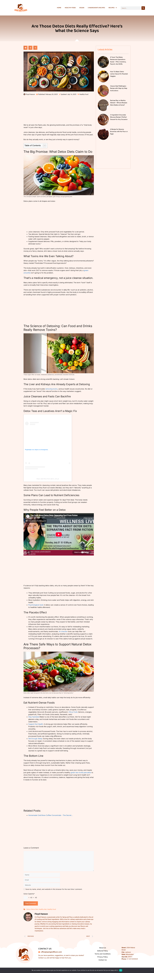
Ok (120, 970)
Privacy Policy (102, 957)
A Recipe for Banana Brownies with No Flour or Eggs (119, 131)
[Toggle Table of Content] (44, 145)
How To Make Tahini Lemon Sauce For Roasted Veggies (119, 74)
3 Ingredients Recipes (96, 7)
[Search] (143, 8)
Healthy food (51, 909)
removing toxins (51, 389)
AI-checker (63, 631)
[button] (26, 48)
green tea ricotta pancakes (81, 772)
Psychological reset (35, 605)
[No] (152, 970)
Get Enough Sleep (35, 739)
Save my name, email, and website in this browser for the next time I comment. (53, 889)
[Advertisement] (59, 110)
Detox (28, 909)
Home (59, 7)
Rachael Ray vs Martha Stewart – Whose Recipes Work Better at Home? (118, 103)
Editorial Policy (102, 951)
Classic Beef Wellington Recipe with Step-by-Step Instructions (118, 88)
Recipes (112, 7)
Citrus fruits (73, 712)
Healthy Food (70, 7)
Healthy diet (43, 909)
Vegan (81, 7)
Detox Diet (34, 909)
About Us (102, 948)
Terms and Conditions (103, 954)
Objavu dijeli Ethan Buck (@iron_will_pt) (47, 478)
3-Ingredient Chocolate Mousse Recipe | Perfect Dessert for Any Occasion (119, 117)
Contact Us (103, 960)
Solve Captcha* (29, 894)
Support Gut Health (35, 724)
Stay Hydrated (33, 717)
